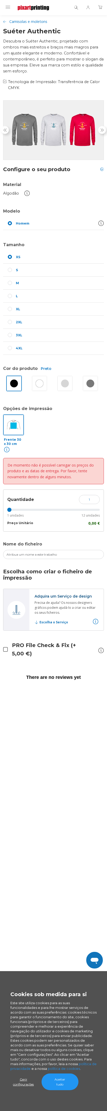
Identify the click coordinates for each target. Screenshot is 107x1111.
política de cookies (64, 1068)
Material (12, 184)
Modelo (11, 211)
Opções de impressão (27, 408)
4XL (19, 348)
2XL (19, 322)
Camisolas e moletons (28, 21)
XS (18, 257)
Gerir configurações (23, 1081)
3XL (19, 335)
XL (18, 309)
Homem (22, 223)
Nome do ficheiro (22, 544)
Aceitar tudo (60, 1081)
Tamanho (13, 244)
